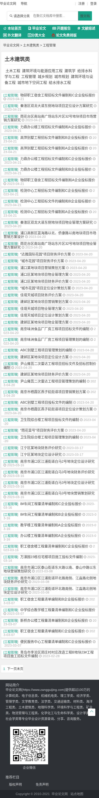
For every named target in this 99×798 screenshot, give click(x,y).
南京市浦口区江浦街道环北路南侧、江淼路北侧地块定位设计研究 (49, 590)
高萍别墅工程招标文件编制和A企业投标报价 (54, 148)
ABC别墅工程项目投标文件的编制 (46, 402)
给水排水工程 (60, 83)
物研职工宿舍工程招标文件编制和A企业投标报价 (57, 180)
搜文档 (85, 16)
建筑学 (70, 71)
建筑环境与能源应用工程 (42, 71)
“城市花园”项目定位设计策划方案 (45, 288)
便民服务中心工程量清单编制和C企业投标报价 (56, 642)
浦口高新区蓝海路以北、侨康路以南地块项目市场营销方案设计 (49, 235)
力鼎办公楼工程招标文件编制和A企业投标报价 (56, 127)
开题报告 (61, 28)
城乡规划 (45, 77)
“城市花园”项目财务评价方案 (42, 261)
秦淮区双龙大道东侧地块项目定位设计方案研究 (56, 106)
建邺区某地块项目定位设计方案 (44, 357)
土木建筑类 (31, 45)
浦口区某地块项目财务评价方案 (44, 281)
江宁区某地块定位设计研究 (41, 454)
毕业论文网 (11, 45)
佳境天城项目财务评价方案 (41, 295)
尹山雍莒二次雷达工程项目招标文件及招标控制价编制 (49, 365)
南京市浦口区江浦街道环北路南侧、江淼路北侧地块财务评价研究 (49, 580)
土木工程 (13, 71)
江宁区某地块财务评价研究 (41, 448)
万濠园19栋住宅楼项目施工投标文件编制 (51, 557)
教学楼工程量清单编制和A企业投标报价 (50, 525)
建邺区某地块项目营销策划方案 (44, 302)
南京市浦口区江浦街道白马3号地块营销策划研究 (57, 493)
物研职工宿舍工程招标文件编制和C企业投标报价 (57, 95)
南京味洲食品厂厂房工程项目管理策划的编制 (54, 339)
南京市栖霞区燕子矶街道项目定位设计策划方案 (56, 409)
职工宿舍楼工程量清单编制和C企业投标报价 (54, 546)
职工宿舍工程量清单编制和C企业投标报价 (52, 631)
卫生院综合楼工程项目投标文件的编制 (49, 420)
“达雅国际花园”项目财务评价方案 (45, 254)
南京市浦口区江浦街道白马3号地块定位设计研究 (57, 483)
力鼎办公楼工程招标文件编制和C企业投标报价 (56, 159)
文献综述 (86, 28)
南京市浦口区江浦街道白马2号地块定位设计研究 (57, 461)
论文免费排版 (64, 35)
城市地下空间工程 (32, 83)
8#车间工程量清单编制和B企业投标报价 (51, 514)
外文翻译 (12, 35)
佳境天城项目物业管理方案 (41, 308)
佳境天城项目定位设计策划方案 (44, 315)
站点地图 (76, 794)
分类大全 (36, 35)
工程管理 (49, 45)
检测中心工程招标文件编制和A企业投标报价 (54, 212)
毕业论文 (37, 28)
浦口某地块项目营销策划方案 (42, 268)
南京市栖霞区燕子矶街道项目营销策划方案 (53, 392)
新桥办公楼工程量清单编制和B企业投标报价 (54, 620)
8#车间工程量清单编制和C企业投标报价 (51, 504)
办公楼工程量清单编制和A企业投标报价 (50, 536)
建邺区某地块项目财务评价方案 (44, 374)
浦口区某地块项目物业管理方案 (44, 274)
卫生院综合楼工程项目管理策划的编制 (49, 437)
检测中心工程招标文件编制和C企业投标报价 (54, 190)
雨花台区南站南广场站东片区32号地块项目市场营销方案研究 (49, 118)
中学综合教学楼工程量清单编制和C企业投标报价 (57, 610)
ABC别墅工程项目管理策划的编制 (46, 350)
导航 (24, 3)
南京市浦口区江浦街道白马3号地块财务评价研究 (57, 472)
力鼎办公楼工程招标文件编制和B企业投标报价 (56, 169)
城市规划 (61, 77)
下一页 (12, 669)
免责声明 (42, 784)
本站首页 (12, 28)
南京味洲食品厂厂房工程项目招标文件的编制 (54, 329)
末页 (20, 669)
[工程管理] (10, 95)
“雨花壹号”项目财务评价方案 (42, 430)
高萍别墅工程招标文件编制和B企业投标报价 (54, 137)
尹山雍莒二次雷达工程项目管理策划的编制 (53, 381)
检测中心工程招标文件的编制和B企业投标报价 (56, 201)
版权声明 (15, 784)
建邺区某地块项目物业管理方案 (44, 322)
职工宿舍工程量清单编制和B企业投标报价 (52, 599)
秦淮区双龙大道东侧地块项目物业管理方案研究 (56, 222)
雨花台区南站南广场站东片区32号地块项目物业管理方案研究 (49, 245)
